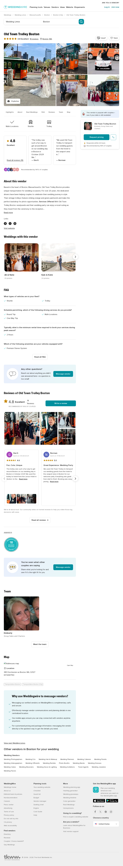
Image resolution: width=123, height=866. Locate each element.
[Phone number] (113, 137)
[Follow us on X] (10, 223)
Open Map (70, 665)
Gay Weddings (9, 845)
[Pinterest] (106, 812)
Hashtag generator (70, 791)
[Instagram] (111, 812)
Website (69, 7)
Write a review (60, 403)
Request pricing (97, 137)
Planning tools (36, 7)
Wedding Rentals (49, 763)
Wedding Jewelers (99, 767)
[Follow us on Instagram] (14, 223)
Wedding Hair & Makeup (48, 759)
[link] (21, 261)
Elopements (79, 7)
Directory (7, 834)
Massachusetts (35, 15)
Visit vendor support (70, 831)
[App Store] (99, 802)
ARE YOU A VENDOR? (110, 3)
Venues (47, 7)
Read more (8, 212)
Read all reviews (39, 520)
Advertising (8, 808)
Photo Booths (64, 763)
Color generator (69, 801)
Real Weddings (32, 112)
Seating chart (39, 805)
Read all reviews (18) (15, 160)
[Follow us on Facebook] (5, 223)
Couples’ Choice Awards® (14, 841)
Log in (107, 7)
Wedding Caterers (84, 759)
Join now (115, 7)
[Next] (75, 256)
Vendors (55, 7)
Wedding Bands (79, 763)
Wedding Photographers (13, 759)
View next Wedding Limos (14, 743)
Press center (8, 805)
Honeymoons (68, 808)
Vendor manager (40, 801)
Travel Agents (83, 767)
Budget (36, 798)
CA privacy (8, 822)
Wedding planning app (71, 787)
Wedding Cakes (10, 767)
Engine (36, 808)
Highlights (10, 112)
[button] (40, 374)
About (20, 112)
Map (68, 112)
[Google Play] (112, 802)
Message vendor (63, 374)
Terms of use (9, 812)
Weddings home (10, 787)
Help (35, 815)
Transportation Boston (12, 684)
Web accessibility (10, 826)
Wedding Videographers (13, 763)
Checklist (37, 791)
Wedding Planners (67, 759)
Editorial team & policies (13, 794)
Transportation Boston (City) (32, 684)
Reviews (52, 112)
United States (104, 824)
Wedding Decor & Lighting (47, 767)
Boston (47, 15)
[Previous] (4, 256)
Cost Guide (38, 812)
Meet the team (39, 644)
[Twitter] (100, 812)
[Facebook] (95, 812)
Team (61, 112)
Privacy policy (9, 815)
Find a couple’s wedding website (75, 817)
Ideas (62, 7)
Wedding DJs (30, 759)
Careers (7, 801)
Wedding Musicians (26, 767)
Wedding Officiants (32, 763)
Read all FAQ (40, 357)
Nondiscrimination (10, 798)
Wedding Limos (21, 15)
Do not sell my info (11, 819)
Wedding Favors (10, 771)
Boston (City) (58, 15)
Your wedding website (42, 787)
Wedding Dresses (94, 763)
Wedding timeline (69, 798)
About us (7, 791)
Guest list (37, 794)
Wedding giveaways (70, 794)
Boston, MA (47, 39)
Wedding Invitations (67, 767)
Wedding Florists (100, 759)
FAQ (43, 112)
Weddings (8, 15)
